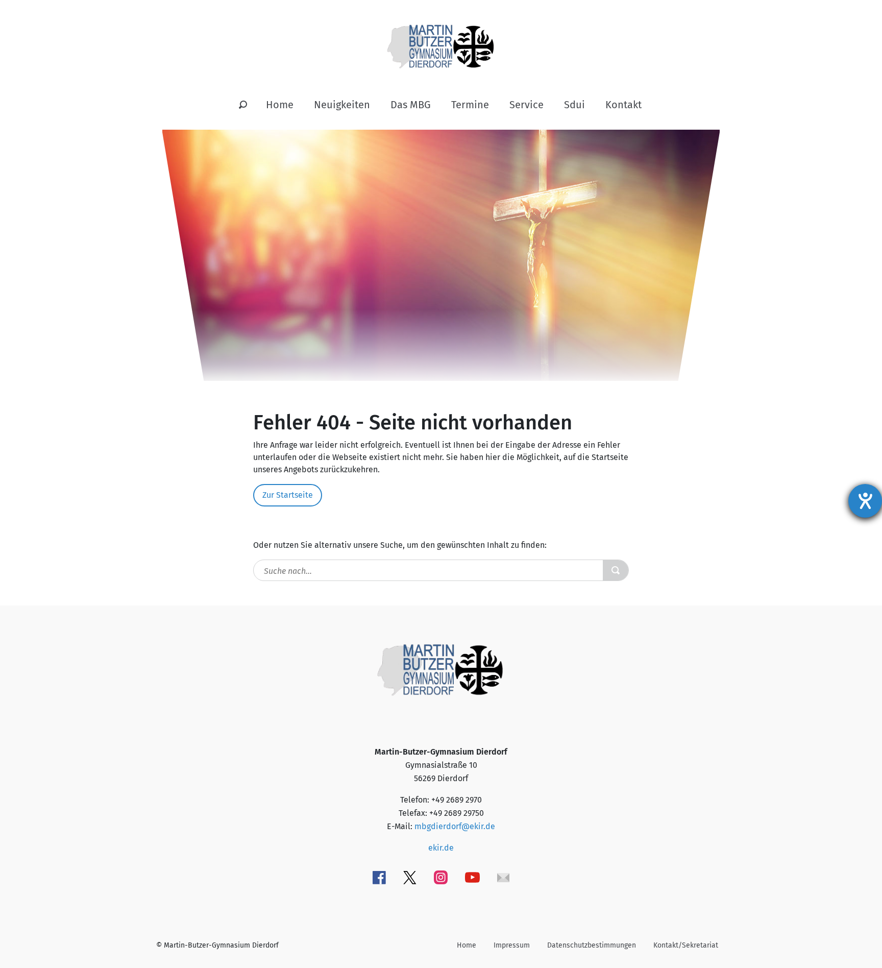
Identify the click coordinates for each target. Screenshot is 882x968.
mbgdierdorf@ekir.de (454, 826)
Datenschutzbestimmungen (591, 945)
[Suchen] (243, 105)
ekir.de (441, 848)
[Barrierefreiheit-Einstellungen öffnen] (865, 501)
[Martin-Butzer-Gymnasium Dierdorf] (441, 38)
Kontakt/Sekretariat (685, 945)
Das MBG (410, 105)
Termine (470, 105)
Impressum (512, 945)
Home (279, 105)
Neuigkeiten (342, 105)
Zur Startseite (287, 495)
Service (526, 105)
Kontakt (623, 105)
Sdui (574, 105)
